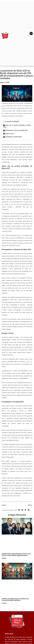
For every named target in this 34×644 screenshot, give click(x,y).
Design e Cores (9, 133)
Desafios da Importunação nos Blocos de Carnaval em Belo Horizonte (15, 599)
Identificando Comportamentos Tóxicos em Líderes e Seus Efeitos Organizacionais (16, 554)
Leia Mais (4, 558)
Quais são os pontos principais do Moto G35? (17, 126)
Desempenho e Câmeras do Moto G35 (16, 130)
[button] (16, 510)
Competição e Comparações (13, 137)
